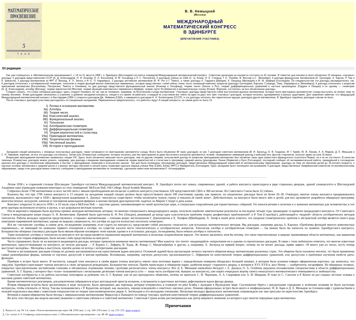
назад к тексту (133, 310)
